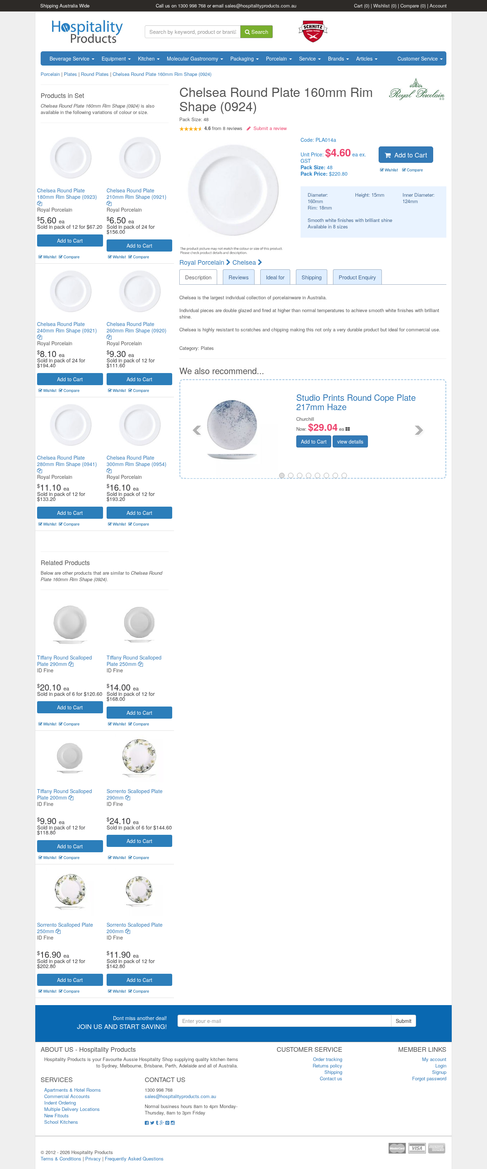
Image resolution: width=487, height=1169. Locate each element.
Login (440, 1065)
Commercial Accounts (67, 1096)
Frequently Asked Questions (134, 1158)
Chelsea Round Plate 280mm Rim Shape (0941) (67, 460)
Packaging (242, 58)
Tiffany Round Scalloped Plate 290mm (64, 660)
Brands (336, 58)
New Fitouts (56, 1115)
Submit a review (269, 128)
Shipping (333, 1072)
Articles (365, 58)
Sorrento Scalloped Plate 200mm (135, 928)
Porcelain (277, 58)
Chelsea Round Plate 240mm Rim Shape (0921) (67, 327)
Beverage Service (70, 58)
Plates (70, 74)
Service (308, 58)
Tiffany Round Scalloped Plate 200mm (64, 794)
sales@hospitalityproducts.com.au (260, 5)
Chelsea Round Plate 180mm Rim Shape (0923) (67, 193)
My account (434, 1059)
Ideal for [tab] (275, 277)
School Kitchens (61, 1121)
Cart (361, 5)
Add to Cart (70, 240)
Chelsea (245, 262)
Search (259, 31)
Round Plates (95, 74)
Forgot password (429, 1078)
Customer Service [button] (418, 58)
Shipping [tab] (312, 277)
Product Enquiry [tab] (357, 277)
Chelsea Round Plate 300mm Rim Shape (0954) (136, 460)
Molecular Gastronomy (193, 58)
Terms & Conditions (61, 1158)
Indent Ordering (60, 1102)
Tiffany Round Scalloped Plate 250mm (134, 660)
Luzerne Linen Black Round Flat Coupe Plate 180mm (412, 402)
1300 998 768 (192, 5)
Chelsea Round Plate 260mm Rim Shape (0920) (136, 327)
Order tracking (327, 1059)
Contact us (331, 1078)
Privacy (93, 1158)
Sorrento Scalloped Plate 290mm (135, 794)
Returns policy (327, 1065)
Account (438, 5)
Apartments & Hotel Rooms (72, 1089)
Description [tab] (198, 277)
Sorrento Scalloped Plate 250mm (65, 928)
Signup (439, 1072)
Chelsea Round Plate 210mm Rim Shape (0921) (136, 193)
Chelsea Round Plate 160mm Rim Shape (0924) (162, 74)
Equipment (114, 58)
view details (406, 441)
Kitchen (147, 58)
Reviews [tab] (239, 277)
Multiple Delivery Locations (72, 1109)
